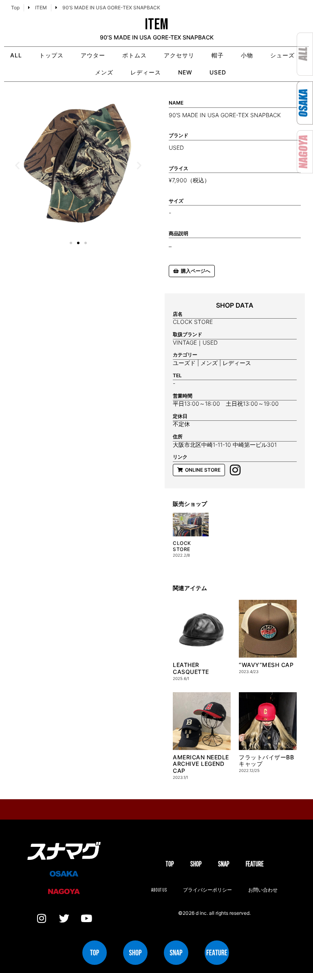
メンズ (104, 72)
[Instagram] (41, 918)
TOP (169, 863)
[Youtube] (86, 918)
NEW (185, 72)
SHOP (196, 863)
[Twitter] (64, 918)
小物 (247, 55)
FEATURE (255, 863)
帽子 (218, 55)
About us (159, 889)
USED (217, 72)
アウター (93, 55)
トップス (51, 55)
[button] (17, 165)
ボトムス (134, 55)
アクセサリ (179, 55)
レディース (145, 72)
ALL (16, 55)
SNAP (223, 863)
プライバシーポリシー (207, 889)
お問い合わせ (263, 889)
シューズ (282, 55)
